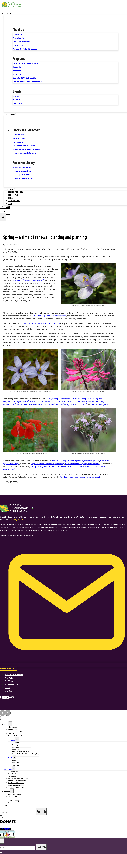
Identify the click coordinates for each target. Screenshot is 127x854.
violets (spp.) (60, 461)
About (6, 724)
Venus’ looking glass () (49, 316)
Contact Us (18, 45)
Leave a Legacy (14, 201)
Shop (10, 204)
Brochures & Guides (22, 167)
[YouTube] (12, 698)
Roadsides (17, 74)
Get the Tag (13, 195)
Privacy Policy (17, 520)
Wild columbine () (82, 463)
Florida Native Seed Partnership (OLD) (25, 754)
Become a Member (15, 192)
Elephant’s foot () (47, 463)
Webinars (17, 99)
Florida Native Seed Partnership (27, 81)
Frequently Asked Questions (25, 49)
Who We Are (18, 34)
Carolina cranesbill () (39, 323)
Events (16, 96)
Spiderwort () (28, 280)
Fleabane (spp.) (102, 404)
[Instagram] (4, 698)
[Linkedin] (7, 698)
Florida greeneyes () (36, 404)
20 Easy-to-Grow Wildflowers (26, 149)
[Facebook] (1, 698)
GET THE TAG (5, 829)
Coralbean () (80, 401)
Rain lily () (71, 404)
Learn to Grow (19, 135)
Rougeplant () (43, 466)
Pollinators (18, 142)
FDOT (8, 207)
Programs (11, 740)
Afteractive (28, 535)
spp (52, 398)
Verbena (79, 398)
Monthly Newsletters (22, 175)
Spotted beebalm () (47, 401)
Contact (7, 687)
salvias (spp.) (65, 466)
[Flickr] (10, 698)
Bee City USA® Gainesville (24, 78)
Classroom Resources (23, 178)
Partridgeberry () (84, 461)
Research (17, 70)
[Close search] (2, 841)
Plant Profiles (19, 138)
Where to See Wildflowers (24, 153)
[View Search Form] (3, 217)
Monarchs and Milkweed (24, 145)
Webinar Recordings (22, 171)
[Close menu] (0, 718)
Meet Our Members (21, 41)
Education (17, 67)
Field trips (15, 765)
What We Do (18, 38)
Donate (11, 198)
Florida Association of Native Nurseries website (80, 477)
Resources (8, 769)
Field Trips (17, 103)
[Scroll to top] (2, 713)
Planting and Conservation (25, 63)
